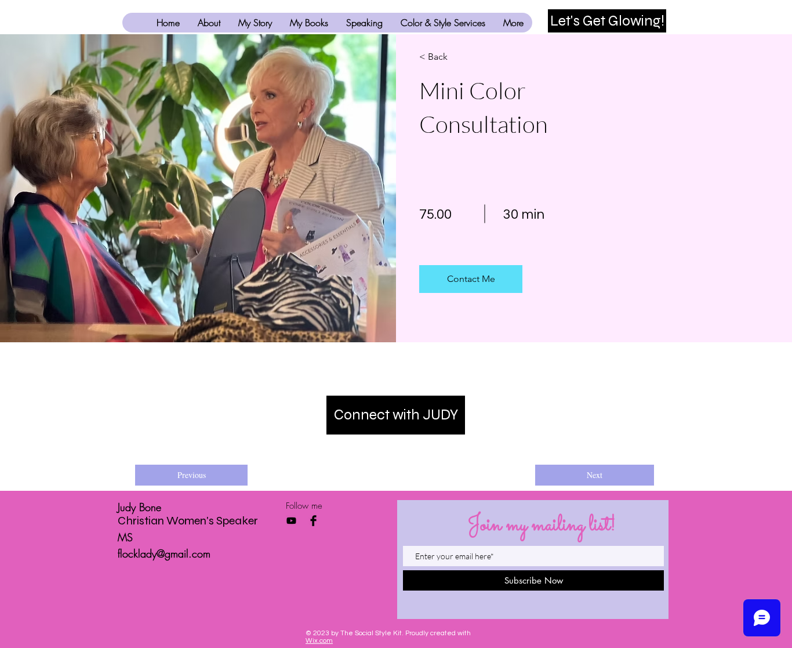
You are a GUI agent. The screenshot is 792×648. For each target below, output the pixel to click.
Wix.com (319, 641)
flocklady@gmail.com (164, 553)
